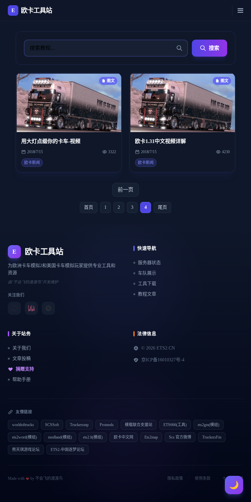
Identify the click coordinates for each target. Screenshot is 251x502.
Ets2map (151, 437)
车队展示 (147, 273)
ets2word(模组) (24, 437)
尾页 (162, 207)
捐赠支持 (25, 369)
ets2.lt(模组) (93, 437)
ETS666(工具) (175, 424)
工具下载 (147, 283)
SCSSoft (52, 424)
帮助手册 (21, 379)
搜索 (214, 48)
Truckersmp (79, 424)
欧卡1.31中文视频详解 (160, 141)
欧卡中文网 (123, 437)
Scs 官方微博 (180, 437)
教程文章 (147, 294)
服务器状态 (149, 262)
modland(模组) (60, 437)
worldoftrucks (23, 424)
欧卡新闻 (32, 162)
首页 (88, 207)
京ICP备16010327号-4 (162, 359)
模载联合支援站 (138, 424)
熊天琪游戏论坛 (26, 449)
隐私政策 (175, 478)
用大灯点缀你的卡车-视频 (50, 141)
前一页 (125, 189)
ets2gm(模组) (208, 424)
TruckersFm (211, 437)
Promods (107, 424)
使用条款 (202, 478)
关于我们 (21, 348)
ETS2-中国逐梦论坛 (67, 449)
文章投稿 (21, 358)
